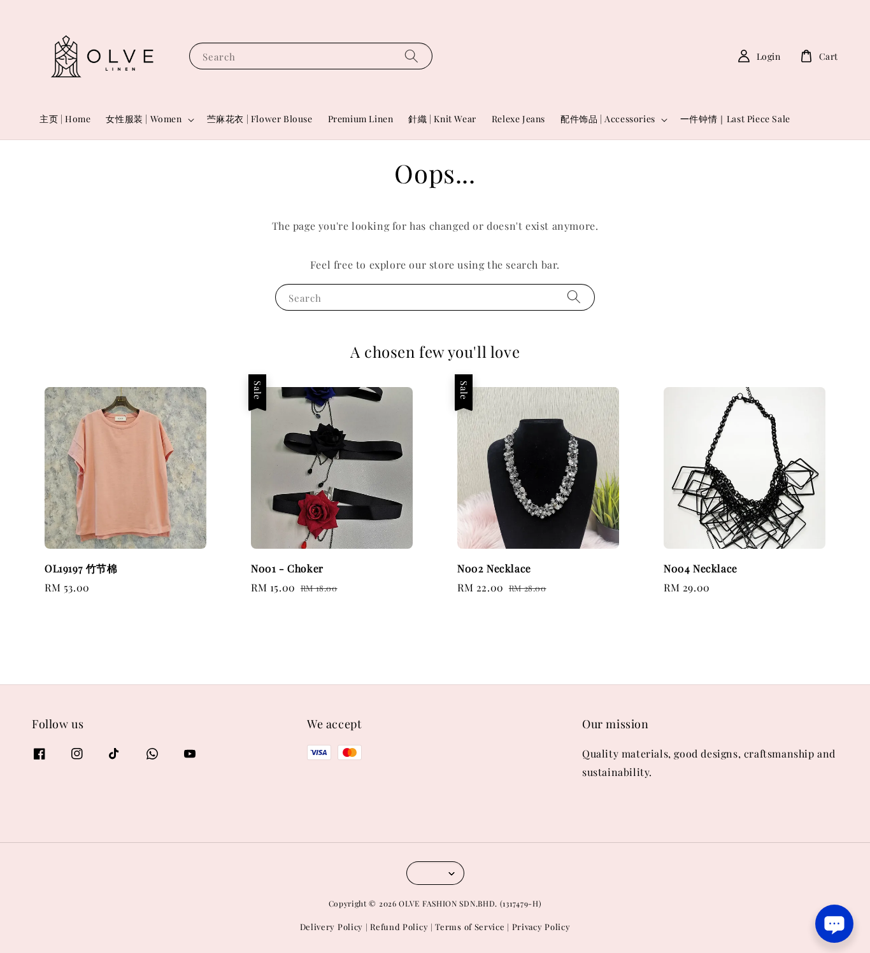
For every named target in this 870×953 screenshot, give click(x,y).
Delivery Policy (332, 926)
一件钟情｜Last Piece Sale (735, 119)
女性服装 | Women (144, 119)
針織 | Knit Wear (442, 119)
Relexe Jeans (518, 119)
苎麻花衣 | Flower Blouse (260, 119)
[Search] (411, 55)
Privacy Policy (541, 926)
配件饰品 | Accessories (607, 119)
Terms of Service (469, 926)
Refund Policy (399, 926)
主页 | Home (64, 119)
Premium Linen (361, 119)
